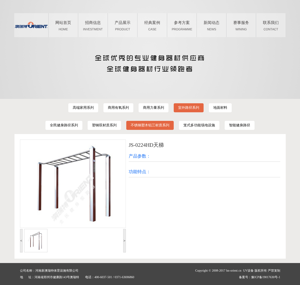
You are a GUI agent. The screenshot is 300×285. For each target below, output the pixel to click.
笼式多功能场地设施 (199, 125)
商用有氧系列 (118, 107)
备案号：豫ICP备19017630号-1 (259, 277)
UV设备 (248, 270)
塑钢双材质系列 (104, 125)
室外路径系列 (188, 107)
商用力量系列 (153, 107)
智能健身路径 (239, 125)
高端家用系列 (83, 107)
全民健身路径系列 (64, 125)
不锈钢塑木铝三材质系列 (150, 125)
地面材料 (220, 107)
